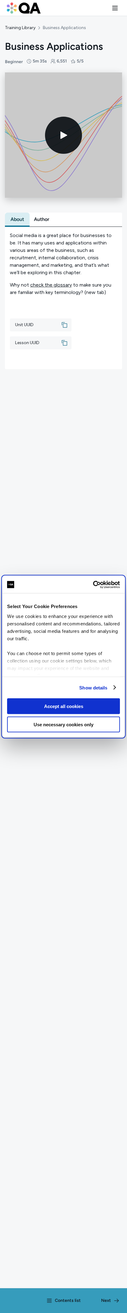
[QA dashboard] (23, 8)
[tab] (17, 219)
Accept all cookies (63, 706)
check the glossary (51, 285)
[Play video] (63, 135)
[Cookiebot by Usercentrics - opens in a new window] (93, 585)
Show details (93, 687)
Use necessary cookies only (63, 724)
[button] (115, 8)
